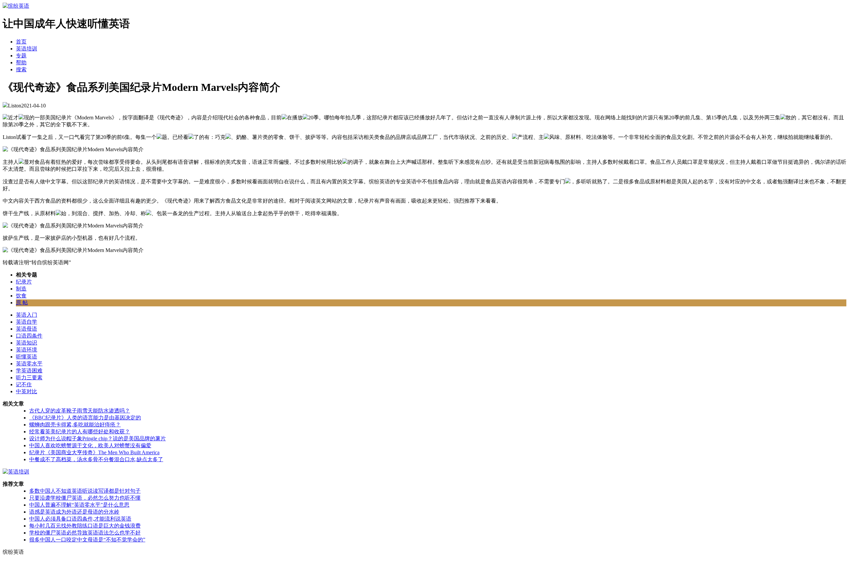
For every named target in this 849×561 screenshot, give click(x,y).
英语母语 (26, 329)
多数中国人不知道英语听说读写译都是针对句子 (85, 491)
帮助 (21, 62)
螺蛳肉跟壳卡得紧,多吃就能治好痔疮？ (75, 424)
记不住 (24, 384)
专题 (21, 55)
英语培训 (26, 48)
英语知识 (26, 342)
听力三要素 (29, 377)
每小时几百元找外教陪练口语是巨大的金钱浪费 (85, 526)
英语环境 (26, 349)
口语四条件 (29, 336)
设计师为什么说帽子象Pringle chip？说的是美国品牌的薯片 (97, 438)
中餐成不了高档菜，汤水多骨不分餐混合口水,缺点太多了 (96, 459)
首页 (21, 41)
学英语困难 (29, 370)
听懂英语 (26, 356)
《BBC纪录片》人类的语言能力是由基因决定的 (85, 417)
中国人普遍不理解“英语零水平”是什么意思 (79, 505)
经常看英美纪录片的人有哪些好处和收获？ (79, 431)
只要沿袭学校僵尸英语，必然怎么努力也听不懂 (85, 498)
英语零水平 (29, 363)
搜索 (21, 69)
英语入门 (26, 315)
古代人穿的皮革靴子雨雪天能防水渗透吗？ (79, 410)
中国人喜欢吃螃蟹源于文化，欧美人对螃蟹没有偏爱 (90, 445)
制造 (21, 288)
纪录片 (24, 281)
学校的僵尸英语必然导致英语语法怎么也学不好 (85, 532)
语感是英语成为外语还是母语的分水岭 (74, 512)
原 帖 (22, 302)
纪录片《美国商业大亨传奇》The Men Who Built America (94, 452)
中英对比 (26, 391)
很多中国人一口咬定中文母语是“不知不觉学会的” (87, 539)
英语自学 (26, 322)
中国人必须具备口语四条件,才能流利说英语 (80, 519)
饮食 (21, 295)
